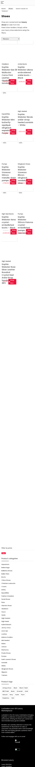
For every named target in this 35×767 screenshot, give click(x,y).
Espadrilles (6, 114)
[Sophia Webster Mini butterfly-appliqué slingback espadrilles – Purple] (9, 104)
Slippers (4, 672)
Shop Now (12, 81)
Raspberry (6, 698)
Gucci (3, 612)
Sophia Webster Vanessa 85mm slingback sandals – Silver (23, 175)
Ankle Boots (22, 64)
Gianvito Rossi (6, 606)
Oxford (3, 647)
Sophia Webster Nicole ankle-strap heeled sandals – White (25, 119)
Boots (3, 577)
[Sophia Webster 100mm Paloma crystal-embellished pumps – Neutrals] (25, 204)
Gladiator (5, 64)
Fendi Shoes (5, 599)
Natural (5, 695)
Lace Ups (4, 631)
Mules (3, 644)
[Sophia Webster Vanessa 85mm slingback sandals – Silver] (25, 154)
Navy (11, 695)
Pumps (4, 164)
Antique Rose (7, 688)
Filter (3, 553)
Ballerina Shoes (6, 571)
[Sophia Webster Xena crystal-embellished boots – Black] (9, 204)
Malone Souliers (7, 637)
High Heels (5, 621)
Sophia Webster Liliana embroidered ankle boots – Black (25, 72)
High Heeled (22, 111)
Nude (17, 695)
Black (15, 688)
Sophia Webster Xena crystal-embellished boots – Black (9, 222)
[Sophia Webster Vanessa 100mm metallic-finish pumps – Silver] (9, 154)
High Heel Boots (8, 214)
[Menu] (2, 2)
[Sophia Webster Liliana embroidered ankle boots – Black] (25, 54)
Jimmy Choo (6, 628)
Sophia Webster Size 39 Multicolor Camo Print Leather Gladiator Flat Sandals (9, 75)
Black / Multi (24, 688)
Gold (26, 691)
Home (3, 9)
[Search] (32, 2)
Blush (13, 691)
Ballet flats (5, 574)
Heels (3, 615)
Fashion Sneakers (7, 596)
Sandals (4, 663)
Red (13, 698)
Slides (3, 666)
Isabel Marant (6, 625)
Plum (23, 695)
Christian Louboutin (8, 583)
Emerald (19, 691)
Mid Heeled (5, 640)
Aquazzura (5, 564)
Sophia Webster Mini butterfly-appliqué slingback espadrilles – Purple (8, 125)
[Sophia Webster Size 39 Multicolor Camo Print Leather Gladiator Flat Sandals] (9, 54)
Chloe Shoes (6, 580)
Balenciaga (5, 567)
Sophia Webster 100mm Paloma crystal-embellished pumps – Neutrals (25, 225)
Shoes (11, 9)
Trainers (4, 675)
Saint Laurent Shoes (8, 659)
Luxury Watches (6, 764)
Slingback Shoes (24, 164)
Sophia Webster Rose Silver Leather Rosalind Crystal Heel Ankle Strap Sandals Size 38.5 (8, 273)
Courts (3, 586)
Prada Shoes (6, 653)
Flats (3, 602)
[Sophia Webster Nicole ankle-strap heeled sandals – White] (25, 101)
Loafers (4, 634)
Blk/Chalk (6, 691)
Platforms (5, 650)
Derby (3, 590)
